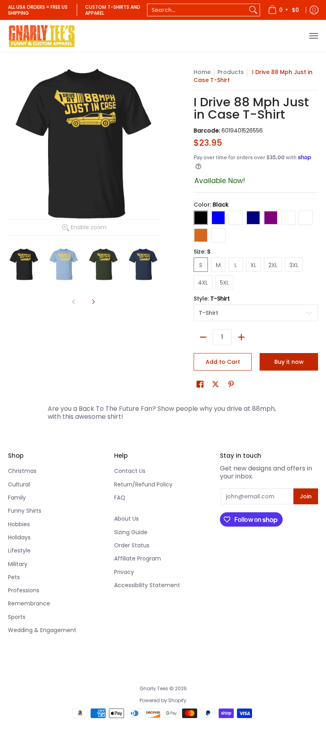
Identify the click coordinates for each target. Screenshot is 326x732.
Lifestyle (19, 550)
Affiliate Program (137, 558)
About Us (126, 519)
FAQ (119, 498)
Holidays (19, 537)
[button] (200, 384)
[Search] (253, 10)
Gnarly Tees (154, 688)
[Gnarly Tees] (42, 36)
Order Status (131, 545)
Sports (16, 617)
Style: (212, 299)
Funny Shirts (24, 511)
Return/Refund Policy (143, 484)
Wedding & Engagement (42, 630)
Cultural (19, 484)
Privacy (124, 572)
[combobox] (197, 10)
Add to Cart (223, 362)
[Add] (241, 337)
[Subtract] (203, 337)
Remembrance (29, 603)
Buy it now (289, 362)
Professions (23, 590)
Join (306, 496)
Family (17, 498)
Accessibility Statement (147, 585)
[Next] (93, 301)
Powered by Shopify (163, 700)
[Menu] (313, 36)
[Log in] (314, 10)
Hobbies (19, 524)
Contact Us (130, 471)
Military (17, 564)
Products (230, 72)
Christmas (22, 471)
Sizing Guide (130, 532)
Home (202, 72)
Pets (14, 577)
